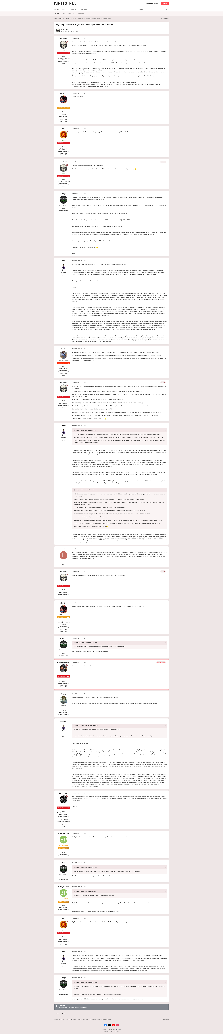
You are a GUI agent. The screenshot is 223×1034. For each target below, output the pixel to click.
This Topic (159, 9)
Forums (57, 13)
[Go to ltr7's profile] (63, 555)
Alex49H (63, 93)
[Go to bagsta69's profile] (58, 30)
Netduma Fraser (63, 662)
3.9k (64, 811)
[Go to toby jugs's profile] (63, 700)
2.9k (64, 56)
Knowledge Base (73, 9)
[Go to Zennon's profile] (63, 134)
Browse (56, 9)
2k (64, 111)
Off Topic (75, 31)
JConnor (63, 261)
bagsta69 (65, 29)
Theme (104, 1029)
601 (64, 709)
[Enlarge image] (135, 169)
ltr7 (63, 549)
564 (64, 366)
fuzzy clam (63, 793)
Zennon (63, 128)
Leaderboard (80, 13)
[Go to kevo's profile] (63, 355)
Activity (63, 9)
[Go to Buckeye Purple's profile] (63, 839)
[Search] (167, 9)
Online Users (71, 13)
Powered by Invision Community (111, 1031)
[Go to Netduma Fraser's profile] (63, 668)
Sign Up (165, 3)
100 (64, 852)
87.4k (64, 680)
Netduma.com (83, 9)
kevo (63, 349)
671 (64, 276)
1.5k (64, 208)
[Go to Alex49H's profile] (63, 99)
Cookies (118, 1029)
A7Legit (63, 194)
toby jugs (63, 694)
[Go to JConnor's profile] (63, 267)
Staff (63, 13)
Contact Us (112, 1029)
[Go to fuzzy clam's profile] (63, 799)
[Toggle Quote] (74, 430)
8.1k (64, 146)
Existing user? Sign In (152, 3)
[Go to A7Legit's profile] (63, 200)
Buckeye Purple (63, 833)
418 (64, 564)
